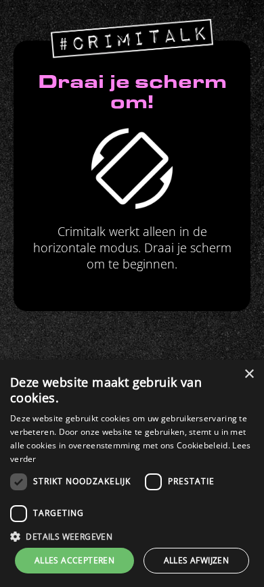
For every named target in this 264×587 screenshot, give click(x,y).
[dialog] (132, 473)
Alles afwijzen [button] (196, 560)
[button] (132, 536)
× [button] (249, 374)
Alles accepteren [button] (74, 560)
